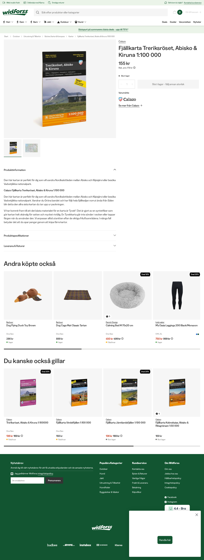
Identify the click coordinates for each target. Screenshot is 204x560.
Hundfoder (105, 487)
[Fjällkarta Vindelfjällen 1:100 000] (78, 392)
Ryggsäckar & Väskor (109, 492)
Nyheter (197, 22)
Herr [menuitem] (8, 22)
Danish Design (112, 322)
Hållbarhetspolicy (173, 478)
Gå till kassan (192, 12)
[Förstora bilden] (60, 88)
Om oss (168, 469)
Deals (164, 22)
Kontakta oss (138, 469)
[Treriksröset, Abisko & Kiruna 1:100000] (28, 392)
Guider (173, 22)
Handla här (165, 540)
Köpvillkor (136, 492)
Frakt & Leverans (140, 482)
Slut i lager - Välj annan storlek (168, 84)
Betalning (136, 487)
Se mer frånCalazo (129, 105)
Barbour (9, 322)
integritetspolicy (45, 473)
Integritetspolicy (172, 482)
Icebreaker (160, 322)
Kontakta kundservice (192, 2)
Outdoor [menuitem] (64, 22)
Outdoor (16, 36)
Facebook (172, 497)
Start (6, 36)
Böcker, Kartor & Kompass (55, 36)
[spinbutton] (127, 84)
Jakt (102, 478)
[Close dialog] (197, 515)
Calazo (122, 41)
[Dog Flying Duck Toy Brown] (28, 295)
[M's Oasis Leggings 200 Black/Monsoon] (177, 295)
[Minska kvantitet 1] (121, 84)
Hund (102, 473)
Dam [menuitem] (22, 22)
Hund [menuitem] (80, 22)
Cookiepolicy (171, 487)
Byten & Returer (139, 473)
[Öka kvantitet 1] (132, 84)
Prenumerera (54, 480)
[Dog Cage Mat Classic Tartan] (78, 295)
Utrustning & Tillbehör (32, 36)
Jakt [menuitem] (49, 22)
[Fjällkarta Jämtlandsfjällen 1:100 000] (127, 392)
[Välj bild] (13, 148)
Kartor (71, 36)
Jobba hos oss (171, 473)
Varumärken (185, 22)
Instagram (172, 501)
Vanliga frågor (138, 478)
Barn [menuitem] (35, 22)
